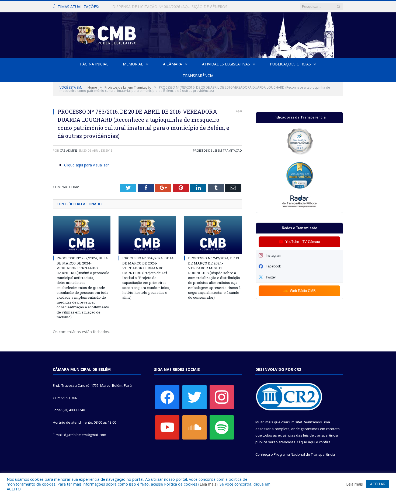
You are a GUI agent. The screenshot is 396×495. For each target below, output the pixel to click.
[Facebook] (167, 396)
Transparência (198, 75)
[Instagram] (222, 396)
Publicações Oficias (290, 64)
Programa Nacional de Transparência (304, 454)
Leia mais (208, 484)
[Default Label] (167, 426)
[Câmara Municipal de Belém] (198, 34)
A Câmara (172, 64)
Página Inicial (94, 64)
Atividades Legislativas (226, 64)
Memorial (133, 64)
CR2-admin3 (69, 150)
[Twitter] (194, 396)
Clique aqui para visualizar (86, 165)
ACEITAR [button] (377, 483)
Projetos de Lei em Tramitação (217, 150)
